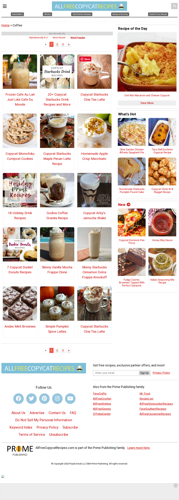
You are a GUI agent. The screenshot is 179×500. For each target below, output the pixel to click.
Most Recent (59, 37)
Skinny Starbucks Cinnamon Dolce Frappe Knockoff (94, 272)
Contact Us (57, 413)
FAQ (73, 413)
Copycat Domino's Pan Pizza (132, 242)
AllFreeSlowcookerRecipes (156, 403)
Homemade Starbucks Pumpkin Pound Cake (132, 191)
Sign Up (144, 373)
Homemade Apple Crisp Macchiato (94, 156)
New (121, 205)
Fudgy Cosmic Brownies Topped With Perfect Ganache (132, 283)
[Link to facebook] (18, 398)
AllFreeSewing (102, 409)
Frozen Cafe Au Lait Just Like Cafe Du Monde (20, 99)
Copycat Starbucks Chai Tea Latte (94, 97)
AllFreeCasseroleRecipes (155, 414)
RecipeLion (146, 398)
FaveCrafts (99, 393)
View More (147, 103)
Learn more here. (138, 448)
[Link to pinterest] (44, 398)
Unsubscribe (58, 434)
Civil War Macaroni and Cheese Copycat (147, 95)
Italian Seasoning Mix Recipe (162, 281)
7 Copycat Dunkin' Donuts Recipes (20, 269)
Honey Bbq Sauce (162, 240)
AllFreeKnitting (102, 403)
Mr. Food (144, 393)
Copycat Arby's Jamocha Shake (94, 215)
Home (5, 25)
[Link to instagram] (57, 398)
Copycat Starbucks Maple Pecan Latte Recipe (57, 159)
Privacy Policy (47, 427)
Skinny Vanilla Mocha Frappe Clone (57, 269)
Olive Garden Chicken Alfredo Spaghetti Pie (132, 151)
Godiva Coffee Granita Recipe (57, 215)
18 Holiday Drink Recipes (20, 215)
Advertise (37, 413)
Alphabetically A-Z (38, 37)
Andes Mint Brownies (20, 326)
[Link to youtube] (70, 398)
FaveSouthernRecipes (152, 409)
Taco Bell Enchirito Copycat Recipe (162, 151)
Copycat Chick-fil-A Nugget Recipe (162, 191)
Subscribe (70, 427)
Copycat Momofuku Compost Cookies (20, 156)
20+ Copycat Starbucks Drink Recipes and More (57, 99)
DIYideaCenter (102, 414)
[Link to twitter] (31, 398)
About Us (18, 413)
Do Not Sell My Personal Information (43, 420)
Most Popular (78, 37)
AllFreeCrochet (102, 398)
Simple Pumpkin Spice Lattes (57, 329)
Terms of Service (32, 434)
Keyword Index (20, 427)
